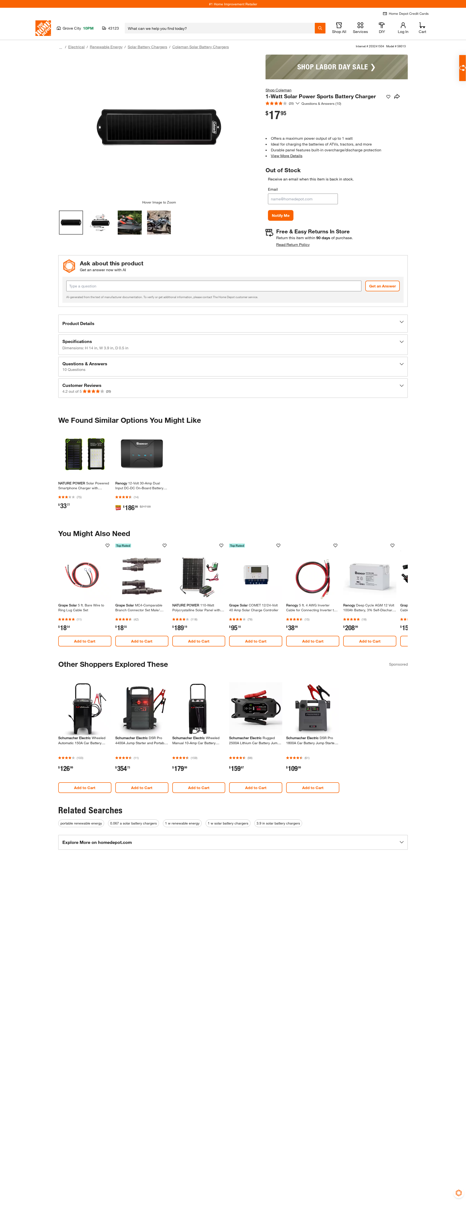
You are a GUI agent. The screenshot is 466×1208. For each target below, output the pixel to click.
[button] (233, 324)
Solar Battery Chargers (147, 46)
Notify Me (281, 215)
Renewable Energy (106, 46)
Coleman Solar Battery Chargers (200, 46)
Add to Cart (84, 641)
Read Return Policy (293, 244)
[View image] (71, 223)
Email (273, 189)
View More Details (286, 155)
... (60, 47)
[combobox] (220, 28)
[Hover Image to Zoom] (159, 127)
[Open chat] (462, 68)
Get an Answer (382, 286)
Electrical (76, 46)
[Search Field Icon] (320, 28)
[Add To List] (388, 97)
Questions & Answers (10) (321, 103)
